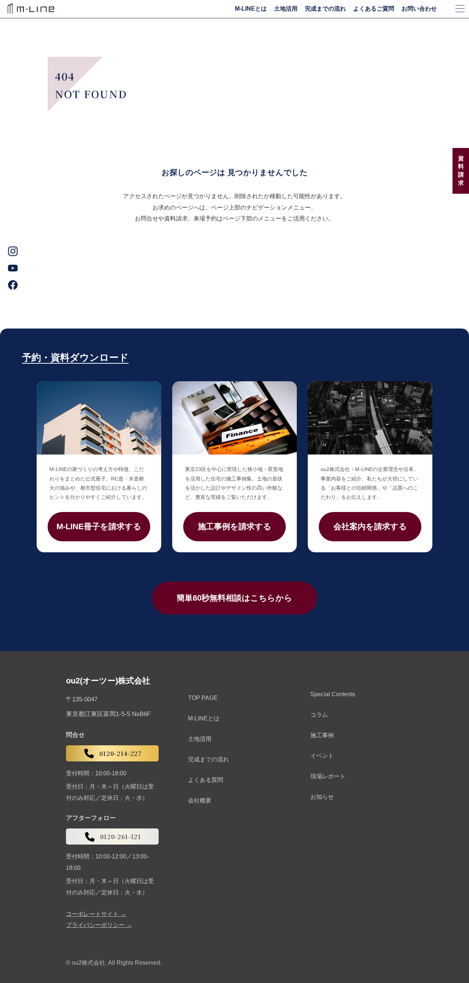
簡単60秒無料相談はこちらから (234, 597)
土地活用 (286, 9)
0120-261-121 (120, 836)
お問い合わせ (419, 9)
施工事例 (322, 735)
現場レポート (328, 776)
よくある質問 (205, 780)
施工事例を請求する (235, 526)
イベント (322, 756)
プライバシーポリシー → (99, 925)
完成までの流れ (325, 9)
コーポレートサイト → (96, 914)
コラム (319, 715)
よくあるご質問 (373, 9)
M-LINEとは (251, 9)
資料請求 (461, 170)
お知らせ (322, 797)
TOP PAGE (203, 698)
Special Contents (332, 694)
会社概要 (199, 800)
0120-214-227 (120, 753)
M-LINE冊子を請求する (98, 526)
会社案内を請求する (370, 526)
